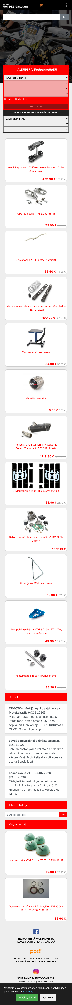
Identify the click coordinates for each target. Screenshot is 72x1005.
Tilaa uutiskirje (18, 805)
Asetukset (48, 997)
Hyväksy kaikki (27, 997)
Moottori (22, 99)
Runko (10, 99)
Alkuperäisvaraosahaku (37, 69)
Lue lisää (28, 991)
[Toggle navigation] (66, 5)
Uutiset (13, 697)
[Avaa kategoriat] (55, 5)
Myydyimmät (17, 824)
